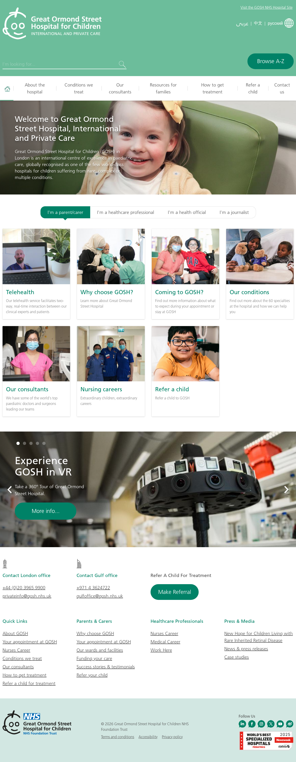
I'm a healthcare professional (125, 212)
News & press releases (246, 648)
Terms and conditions (117, 736)
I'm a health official (187, 212)
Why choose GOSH (95, 633)
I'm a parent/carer (65, 212)
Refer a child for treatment (29, 683)
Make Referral (174, 592)
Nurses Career (16, 650)
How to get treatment (212, 88)
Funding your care (94, 658)
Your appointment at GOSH (30, 642)
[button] (18, 443)
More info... (46, 511)
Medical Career (165, 642)
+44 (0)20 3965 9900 (24, 587)
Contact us (282, 88)
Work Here (161, 650)
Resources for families (163, 88)
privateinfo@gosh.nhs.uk (27, 596)
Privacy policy (172, 736)
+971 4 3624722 (93, 587)
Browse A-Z (270, 61)
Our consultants (120, 88)
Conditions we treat (79, 88)
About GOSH (15, 633)
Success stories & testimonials (106, 666)
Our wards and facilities (100, 650)
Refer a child (253, 88)
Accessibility (148, 736)
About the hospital (35, 88)
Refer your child (92, 675)
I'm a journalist (234, 212)
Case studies (236, 657)
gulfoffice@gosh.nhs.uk (100, 596)
